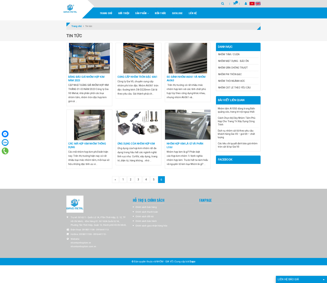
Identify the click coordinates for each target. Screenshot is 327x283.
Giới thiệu (123, 13)
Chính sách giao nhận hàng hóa (151, 225)
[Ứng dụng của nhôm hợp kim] (138, 125)
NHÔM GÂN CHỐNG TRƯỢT (233, 67)
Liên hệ (193, 13)
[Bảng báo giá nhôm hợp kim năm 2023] (89, 58)
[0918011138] (5, 151)
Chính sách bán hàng (146, 207)
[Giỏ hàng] (234, 3)
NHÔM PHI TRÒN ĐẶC (230, 74)
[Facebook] (5, 134)
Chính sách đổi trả (144, 216)
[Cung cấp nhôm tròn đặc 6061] (138, 58)
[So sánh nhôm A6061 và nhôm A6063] (188, 58)
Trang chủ (106, 13)
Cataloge (177, 13)
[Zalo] (5, 142)
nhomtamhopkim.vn (81, 242)
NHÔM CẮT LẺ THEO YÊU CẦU (234, 87)
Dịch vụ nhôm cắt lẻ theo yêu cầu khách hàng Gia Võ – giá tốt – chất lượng (236, 134)
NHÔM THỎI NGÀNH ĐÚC (231, 81)
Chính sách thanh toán (146, 212)
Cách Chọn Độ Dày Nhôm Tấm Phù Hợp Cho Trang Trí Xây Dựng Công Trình (236, 121)
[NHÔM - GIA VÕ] (70, 8)
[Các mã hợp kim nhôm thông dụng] (89, 125)
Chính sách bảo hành (146, 221)
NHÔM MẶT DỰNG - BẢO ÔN (233, 61)
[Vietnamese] (252, 3)
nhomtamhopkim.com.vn (83, 246)
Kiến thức (160, 13)
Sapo (192, 261)
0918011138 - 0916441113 (95, 229)
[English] (258, 3)
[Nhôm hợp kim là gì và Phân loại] (188, 125)
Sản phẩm (141, 13)
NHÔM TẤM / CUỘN (229, 54)
